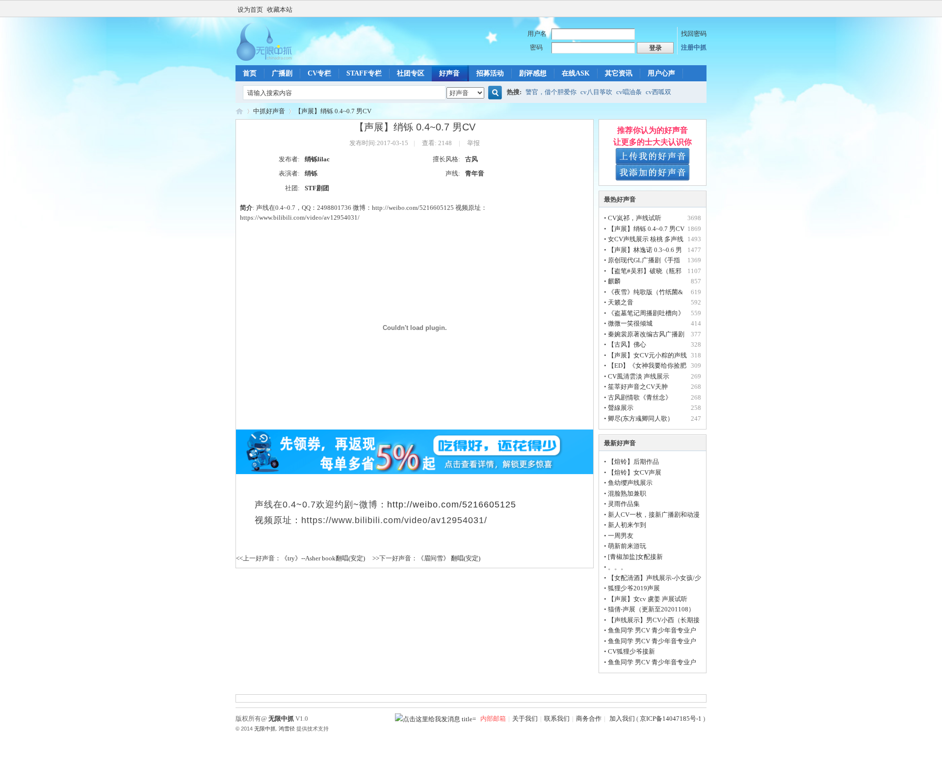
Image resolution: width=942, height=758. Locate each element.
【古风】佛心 (627, 344)
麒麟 (614, 281)
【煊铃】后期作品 (633, 461)
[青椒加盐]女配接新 (635, 556)
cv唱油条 (629, 92)
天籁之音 (620, 302)
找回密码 (693, 33)
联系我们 (557, 718)
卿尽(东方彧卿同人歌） (641, 418)
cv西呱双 (658, 92)
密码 (536, 47)
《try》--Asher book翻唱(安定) (323, 558)
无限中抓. (265, 729)
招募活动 (490, 73)
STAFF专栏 (364, 73)
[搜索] (493, 93)
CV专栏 (319, 73)
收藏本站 (279, 9)
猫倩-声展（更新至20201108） (651, 609)
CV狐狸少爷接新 (631, 651)
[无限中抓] (272, 59)
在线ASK (576, 73)
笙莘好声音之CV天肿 (638, 386)
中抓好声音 (269, 111)
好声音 (449, 73)
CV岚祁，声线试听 (634, 218)
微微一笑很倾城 (630, 323)
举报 (473, 143)
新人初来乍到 (627, 525)
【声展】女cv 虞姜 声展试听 (647, 599)
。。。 (617, 567)
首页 (250, 73)
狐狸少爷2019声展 (634, 588)
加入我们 (621, 718)
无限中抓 (239, 111)
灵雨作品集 (624, 503)
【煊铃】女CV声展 (634, 472)
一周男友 (620, 535)
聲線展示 (620, 407)
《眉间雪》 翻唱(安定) (449, 558)
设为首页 (250, 9)
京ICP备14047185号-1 (671, 718)
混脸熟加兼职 (627, 493)
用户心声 (661, 73)
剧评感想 (533, 73)
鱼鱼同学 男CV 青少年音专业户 (652, 630)
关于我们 (525, 718)
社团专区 (410, 73)
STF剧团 (317, 188)
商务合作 (589, 718)
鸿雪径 (287, 729)
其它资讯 (618, 73)
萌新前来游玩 (627, 546)
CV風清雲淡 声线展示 (638, 376)
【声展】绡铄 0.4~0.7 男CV (333, 111)
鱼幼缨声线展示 (630, 482)
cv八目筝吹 (596, 92)
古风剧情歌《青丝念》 (640, 397)
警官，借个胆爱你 (550, 92)
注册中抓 (693, 47)
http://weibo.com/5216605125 (451, 504)
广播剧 (282, 73)
